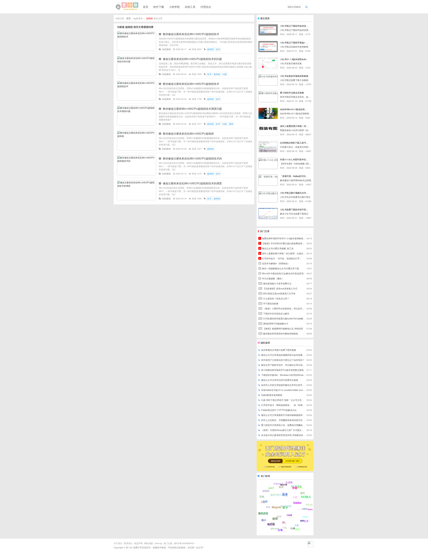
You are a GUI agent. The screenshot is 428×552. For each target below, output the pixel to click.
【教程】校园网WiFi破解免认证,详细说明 (281, 328)
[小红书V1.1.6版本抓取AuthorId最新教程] (268, 63)
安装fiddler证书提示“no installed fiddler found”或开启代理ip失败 (283, 390)
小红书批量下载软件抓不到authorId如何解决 (294, 209)
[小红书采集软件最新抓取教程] (268, 79)
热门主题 (168, 543)
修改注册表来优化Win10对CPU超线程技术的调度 (192, 183)
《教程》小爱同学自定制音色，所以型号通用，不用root (282, 308)
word (291, 517)
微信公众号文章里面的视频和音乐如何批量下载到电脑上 (283, 354)
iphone (275, 528)
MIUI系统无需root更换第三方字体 (277, 293)
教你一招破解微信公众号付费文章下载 (279, 268)
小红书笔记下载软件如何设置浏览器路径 (294, 25)
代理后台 (205, 7)
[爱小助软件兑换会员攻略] (268, 96)
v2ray (305, 516)
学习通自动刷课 (268, 303)
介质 (264, 513)
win (302, 520)
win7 (271, 488)
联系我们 (128, 543)
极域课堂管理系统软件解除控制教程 (278, 333)
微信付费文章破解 (279, 494)
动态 (285, 531)
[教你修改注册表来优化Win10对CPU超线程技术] (136, 50)
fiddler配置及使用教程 (271, 395)
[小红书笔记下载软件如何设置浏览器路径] (268, 29)
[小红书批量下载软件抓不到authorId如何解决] (268, 213)
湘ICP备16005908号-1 (184, 543)
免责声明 (138, 543)
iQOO (304, 497)
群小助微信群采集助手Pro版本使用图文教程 (282, 370)
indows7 (278, 483)
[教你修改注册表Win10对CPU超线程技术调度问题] (136, 124)
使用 (275, 518)
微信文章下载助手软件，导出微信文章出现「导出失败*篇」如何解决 (283, 364)
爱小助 (129, 547)
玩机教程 (166, 49)
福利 (302, 493)
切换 (261, 496)
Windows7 (312, 504)
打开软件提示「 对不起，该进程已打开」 (280, 258)
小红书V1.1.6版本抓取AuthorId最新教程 (294, 59)
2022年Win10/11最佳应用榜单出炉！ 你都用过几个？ (294, 109)
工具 (300, 509)
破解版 (266, 490)
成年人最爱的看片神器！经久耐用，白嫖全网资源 (282, 253)
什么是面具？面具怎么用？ (274, 298)
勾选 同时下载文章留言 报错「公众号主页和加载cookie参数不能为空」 (283, 400)
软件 (279, 516)
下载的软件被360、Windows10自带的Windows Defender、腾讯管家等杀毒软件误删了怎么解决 (283, 375)
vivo (305, 509)
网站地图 (148, 543)
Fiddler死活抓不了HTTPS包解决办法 (279, 410)
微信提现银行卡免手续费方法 (275, 283)
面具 (308, 497)
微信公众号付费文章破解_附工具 (276, 248)
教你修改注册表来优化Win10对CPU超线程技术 (191, 34)
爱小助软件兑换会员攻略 (292, 92)
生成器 (289, 482)
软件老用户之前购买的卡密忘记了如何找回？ (283, 359)
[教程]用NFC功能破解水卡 (273, 323)
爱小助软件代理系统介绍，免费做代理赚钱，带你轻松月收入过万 (283, 425)
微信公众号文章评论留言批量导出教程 (279, 380)
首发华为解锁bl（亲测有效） (274, 263)
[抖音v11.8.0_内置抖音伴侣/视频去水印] (268, 163)
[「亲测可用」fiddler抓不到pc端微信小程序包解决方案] (268, 180)
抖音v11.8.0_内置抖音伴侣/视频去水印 (294, 159)
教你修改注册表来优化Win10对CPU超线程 (188, 133)
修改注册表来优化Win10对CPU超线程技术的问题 (192, 59)
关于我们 (118, 543)
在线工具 (190, 7)
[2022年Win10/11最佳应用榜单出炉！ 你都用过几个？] (268, 113)
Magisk (276, 507)
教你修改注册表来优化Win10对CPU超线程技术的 (192, 158)
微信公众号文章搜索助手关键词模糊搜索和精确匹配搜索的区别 (283, 415)
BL (284, 522)
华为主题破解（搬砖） (271, 278)
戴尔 (263, 520)
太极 (296, 525)
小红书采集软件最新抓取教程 (294, 75)
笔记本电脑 (286, 506)
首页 (145, 7)
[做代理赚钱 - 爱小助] (285, 470)
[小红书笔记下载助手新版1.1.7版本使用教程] (268, 46)
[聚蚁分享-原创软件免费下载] (127, 6)
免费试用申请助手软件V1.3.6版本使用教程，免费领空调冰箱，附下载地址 (282, 238)
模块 (272, 523)
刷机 (297, 529)
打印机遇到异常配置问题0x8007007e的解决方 (282, 318)
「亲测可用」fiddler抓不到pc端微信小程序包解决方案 (294, 176)
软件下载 (158, 7)
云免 (280, 530)
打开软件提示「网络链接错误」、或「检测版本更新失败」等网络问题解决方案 (283, 405)
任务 (306, 521)
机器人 (261, 508)
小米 (292, 528)
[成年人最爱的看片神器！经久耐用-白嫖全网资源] (268, 130)
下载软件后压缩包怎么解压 (274, 313)
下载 (284, 527)
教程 (281, 487)
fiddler (297, 503)
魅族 (268, 506)
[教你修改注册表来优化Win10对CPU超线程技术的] (136, 174)
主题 (295, 497)
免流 (263, 501)
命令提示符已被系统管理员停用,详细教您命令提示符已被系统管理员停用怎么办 (283, 435)
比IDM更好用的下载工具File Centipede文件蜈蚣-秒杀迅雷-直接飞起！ (294, 142)
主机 (285, 495)
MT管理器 (296, 486)
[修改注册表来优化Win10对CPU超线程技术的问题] (136, 74)
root (289, 515)
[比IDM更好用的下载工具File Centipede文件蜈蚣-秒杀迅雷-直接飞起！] (268, 146)
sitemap (158, 543)
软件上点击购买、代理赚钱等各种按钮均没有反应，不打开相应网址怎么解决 (283, 420)
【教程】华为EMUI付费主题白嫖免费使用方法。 (282, 243)
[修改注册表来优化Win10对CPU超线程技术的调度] (136, 199)
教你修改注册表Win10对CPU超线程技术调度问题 (192, 109)
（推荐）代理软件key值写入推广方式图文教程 (283, 430)
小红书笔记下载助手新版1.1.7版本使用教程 (294, 42)
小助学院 (174, 7)
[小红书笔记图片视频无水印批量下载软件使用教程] (268, 196)
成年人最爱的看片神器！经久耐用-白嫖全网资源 (294, 126)
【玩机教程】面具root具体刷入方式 (278, 288)
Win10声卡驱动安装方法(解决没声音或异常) (281, 273)
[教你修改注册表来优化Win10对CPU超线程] (136, 149)
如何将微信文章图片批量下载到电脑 (278, 349)
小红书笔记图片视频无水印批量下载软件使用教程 (294, 192)
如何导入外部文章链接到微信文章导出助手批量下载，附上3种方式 (283, 385)
